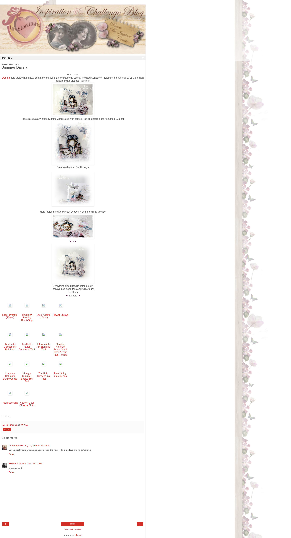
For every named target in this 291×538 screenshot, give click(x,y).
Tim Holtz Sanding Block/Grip (26, 317)
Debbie (6, 77)
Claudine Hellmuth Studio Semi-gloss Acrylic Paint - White (60, 349)
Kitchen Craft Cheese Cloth (26, 404)
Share (6, 430)
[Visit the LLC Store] (10, 306)
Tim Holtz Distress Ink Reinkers (10, 347)
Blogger (78, 535)
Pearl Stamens (10, 402)
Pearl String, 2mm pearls (60, 374)
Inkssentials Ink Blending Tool (43, 347)
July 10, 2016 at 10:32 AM (36, 445)
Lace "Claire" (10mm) (44, 316)
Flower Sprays (60, 315)
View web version (72, 529)
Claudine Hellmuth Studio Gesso (10, 376)
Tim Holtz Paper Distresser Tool (27, 347)
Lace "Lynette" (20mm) (10, 316)
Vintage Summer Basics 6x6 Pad (27, 377)
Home (72, 524)
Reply (11, 454)
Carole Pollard (16, 445)
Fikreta (12, 463)
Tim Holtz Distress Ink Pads (43, 376)
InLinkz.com (6, 416)
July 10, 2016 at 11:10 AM (29, 463)
